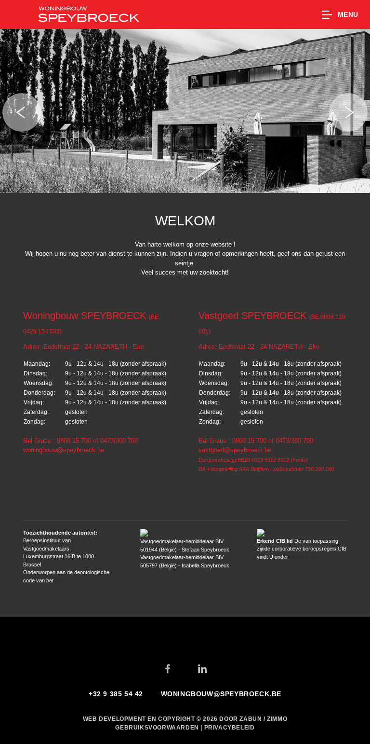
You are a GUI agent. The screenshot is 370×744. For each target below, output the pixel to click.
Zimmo (277, 719)
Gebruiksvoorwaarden (157, 727)
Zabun (250, 719)
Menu (348, 14)
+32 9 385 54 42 (116, 694)
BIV (59, 580)
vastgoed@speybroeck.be (234, 450)
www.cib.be (303, 557)
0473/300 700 (119, 440)
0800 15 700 (74, 440)
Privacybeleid (229, 727)
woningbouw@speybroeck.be (63, 450)
